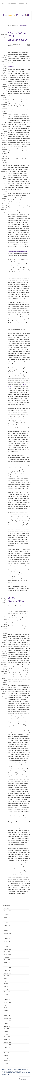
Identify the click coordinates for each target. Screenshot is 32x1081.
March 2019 (6, 986)
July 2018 (6, 1007)
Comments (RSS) (7, 910)
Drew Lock (4, 108)
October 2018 (7, 999)
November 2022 (7, 922)
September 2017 (7, 1026)
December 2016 (7, 1042)
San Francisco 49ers (4, 189)
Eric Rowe (4, 109)
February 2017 (7, 1036)
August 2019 (6, 975)
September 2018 (7, 1002)
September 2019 (7, 973)
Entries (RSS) (7, 908)
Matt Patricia (3, 664)
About (21, 7)
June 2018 (6, 1010)
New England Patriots (4, 669)
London (4, 146)
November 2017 (7, 1020)
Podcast (14, 7)
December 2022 (7, 920)
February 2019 (7, 989)
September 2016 (7, 1050)
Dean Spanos (3, 95)
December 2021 (7, 933)
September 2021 (7, 941)
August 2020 (6, 957)
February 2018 (7, 1012)
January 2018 (7, 1015)
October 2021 (7, 938)
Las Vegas (4, 144)
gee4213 (15, 44)
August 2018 (6, 1005)
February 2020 (7, 959)
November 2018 (7, 996)
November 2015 (7, 1066)
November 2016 (7, 1044)
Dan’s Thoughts (6, 7)
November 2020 (7, 949)
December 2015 (7, 1063)
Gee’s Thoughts (23, 3)
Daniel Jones (3, 90)
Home (3, 3)
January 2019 (7, 991)
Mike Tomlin (3, 155)
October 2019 (7, 970)
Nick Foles (4, 678)
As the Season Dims (16, 599)
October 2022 (7, 925)
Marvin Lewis (3, 662)
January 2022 (7, 930)
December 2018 (7, 994)
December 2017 (7, 1018)
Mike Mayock (3, 153)
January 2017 (7, 1039)
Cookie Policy (5, 1074)
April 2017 (6, 1034)
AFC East (4, 619)
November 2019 (7, 967)
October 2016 (7, 1047)
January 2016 (7, 1060)
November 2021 (7, 935)
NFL (5, 164)
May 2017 (6, 1031)
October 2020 (7, 951)
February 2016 (7, 1058)
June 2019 (6, 978)
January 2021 (7, 943)
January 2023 (7, 917)
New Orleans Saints (4, 673)
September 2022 (7, 927)
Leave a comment (28, 45)
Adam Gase (3, 57)
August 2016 (6, 1052)
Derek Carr (4, 100)
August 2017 (6, 1028)
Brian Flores (3, 75)
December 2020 (7, 946)
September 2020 (7, 954)
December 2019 (7, 965)
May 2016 (6, 1055)
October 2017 (7, 1023)
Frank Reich (3, 111)
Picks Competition (11, 3)
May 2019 (6, 981)
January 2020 (7, 962)
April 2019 (6, 983)
